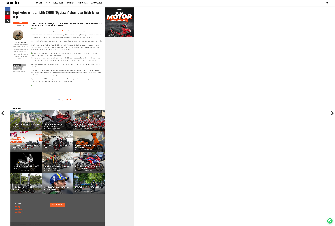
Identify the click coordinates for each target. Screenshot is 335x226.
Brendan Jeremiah (20, 42)
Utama (22, 71)
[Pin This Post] (7, 17)
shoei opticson (17, 69)
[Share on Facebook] (7, 9)
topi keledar (17, 71)
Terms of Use (18, 208)
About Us (17, 206)
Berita (48, 3)
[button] (330, 221)
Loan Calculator (96, 3)
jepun (23, 65)
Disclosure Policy (19, 211)
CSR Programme (83, 3)
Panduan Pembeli (58, 3)
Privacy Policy (18, 209)
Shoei (21, 67)
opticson (16, 67)
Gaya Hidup (70, 3)
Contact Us (18, 212)
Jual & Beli (39, 3)
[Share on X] (7, 13)
